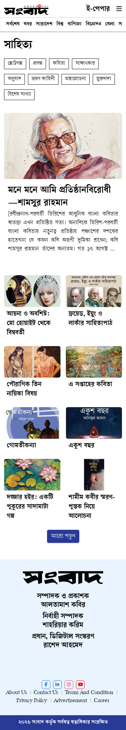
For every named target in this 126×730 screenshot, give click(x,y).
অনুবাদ (14, 79)
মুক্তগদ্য (103, 79)
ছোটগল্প (15, 64)
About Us (16, 693)
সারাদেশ (44, 24)
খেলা (110, 24)
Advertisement (70, 701)
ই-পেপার (98, 9)
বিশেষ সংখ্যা (19, 94)
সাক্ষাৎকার (85, 64)
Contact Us (46, 693)
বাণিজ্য (75, 24)
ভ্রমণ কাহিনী (43, 79)
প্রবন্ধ (37, 64)
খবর (28, 24)
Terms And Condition (89, 693)
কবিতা (59, 64)
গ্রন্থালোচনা (75, 79)
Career (102, 701)
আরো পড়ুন (63, 536)
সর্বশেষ (12, 24)
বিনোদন (93, 24)
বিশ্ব (60, 24)
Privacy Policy (31, 701)
